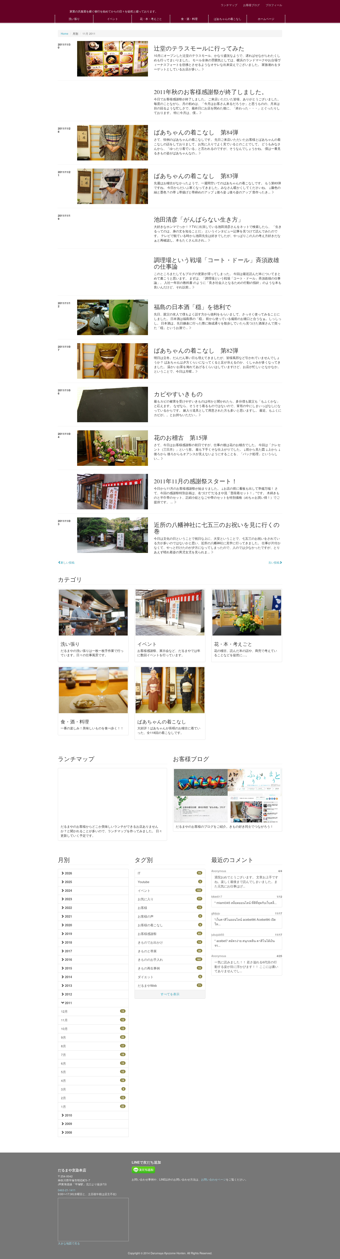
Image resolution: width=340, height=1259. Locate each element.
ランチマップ (229, 5)
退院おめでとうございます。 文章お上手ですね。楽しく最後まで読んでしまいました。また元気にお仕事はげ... (246, 881)
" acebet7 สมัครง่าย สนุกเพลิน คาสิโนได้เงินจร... (244, 943)
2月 (92, 1098)
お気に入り (169, 899)
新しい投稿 (67, 562)
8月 (92, 1046)
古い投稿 (273, 562)
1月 (92, 1106)
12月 (92, 1011)
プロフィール (274, 5)
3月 (92, 1089)
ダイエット (169, 977)
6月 (92, 1063)
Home (64, 33)
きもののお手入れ (169, 959)
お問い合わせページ (213, 1179)
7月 (92, 1054)
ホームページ (266, 19)
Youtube (169, 882)
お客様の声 (169, 916)
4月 (92, 1080)
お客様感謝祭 (169, 933)
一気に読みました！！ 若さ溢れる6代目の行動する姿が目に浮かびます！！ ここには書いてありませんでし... (246, 966)
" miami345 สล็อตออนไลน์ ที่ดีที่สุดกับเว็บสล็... (245, 902)
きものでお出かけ (169, 942)
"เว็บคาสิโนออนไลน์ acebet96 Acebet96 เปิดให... (245, 921)
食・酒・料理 (189, 19)
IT (169, 873)
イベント (112, 19)
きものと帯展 (169, 951)
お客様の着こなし (169, 925)
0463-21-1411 (67, 1190)
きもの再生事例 (169, 968)
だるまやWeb (169, 985)
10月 (92, 1028)
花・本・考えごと (151, 19)
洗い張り (74, 19)
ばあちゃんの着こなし (227, 19)
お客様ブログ (251, 5)
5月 (92, 1072)
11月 (92, 1020)
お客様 (169, 907)
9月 (92, 1037)
